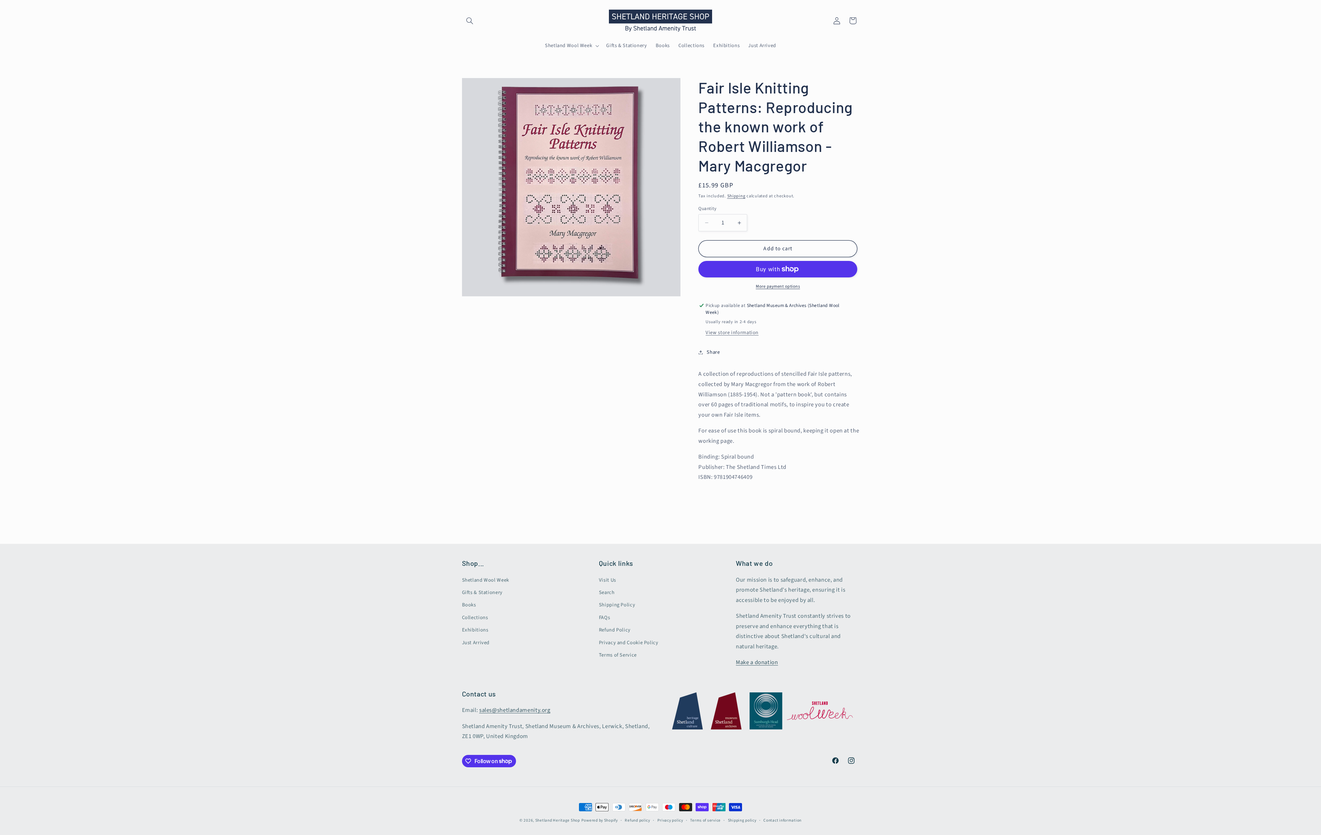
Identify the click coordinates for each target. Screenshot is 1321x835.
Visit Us (607, 580)
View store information (732, 332)
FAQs (604, 617)
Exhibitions (475, 630)
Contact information (782, 820)
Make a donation (757, 662)
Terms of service (705, 820)
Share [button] (713, 352)
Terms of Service (618, 655)
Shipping (736, 196)
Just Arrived (476, 642)
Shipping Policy (617, 604)
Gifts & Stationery (482, 592)
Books (469, 604)
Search (607, 592)
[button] (470, 21)
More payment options (778, 286)
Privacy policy (670, 820)
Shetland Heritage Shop (557, 820)
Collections (475, 617)
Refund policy (637, 820)
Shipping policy (742, 820)
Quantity (707, 208)
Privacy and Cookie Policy (628, 642)
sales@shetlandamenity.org (514, 710)
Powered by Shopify (599, 820)
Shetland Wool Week (485, 580)
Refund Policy (615, 630)
